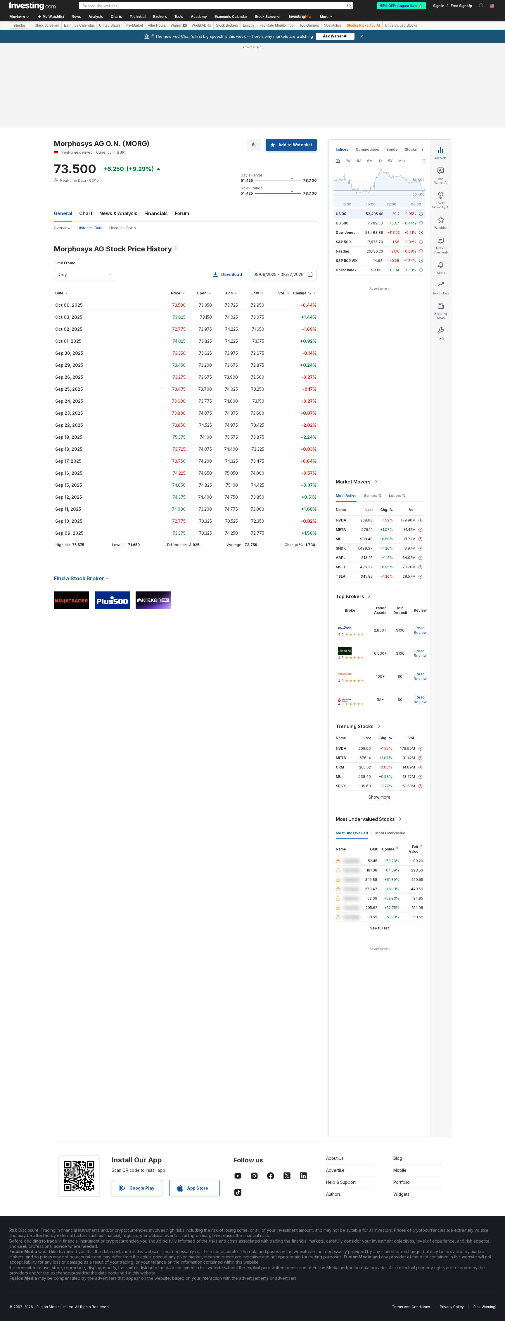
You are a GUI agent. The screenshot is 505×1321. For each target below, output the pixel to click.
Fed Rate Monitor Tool (277, 25)
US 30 (341, 214)
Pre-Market (134, 25)
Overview (62, 228)
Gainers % (373, 495)
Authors (333, 1194)
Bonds (391, 149)
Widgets (401, 1194)
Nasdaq (342, 251)
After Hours (157, 25)
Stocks (19, 25)
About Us (335, 1158)
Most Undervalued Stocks (365, 819)
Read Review (420, 630)
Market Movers (353, 482)
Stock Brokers (227, 25)
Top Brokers (350, 596)
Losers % (397, 495)
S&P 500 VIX (347, 260)
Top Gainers (309, 25)
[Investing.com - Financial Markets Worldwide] (32, 6)
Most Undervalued (352, 833)
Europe (249, 25)
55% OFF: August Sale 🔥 (401, 6)
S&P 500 (343, 242)
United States (109, 25)
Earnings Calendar (79, 25)
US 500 (342, 223)
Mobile (400, 1170)
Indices (342, 149)
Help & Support (341, 1182)
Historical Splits (122, 228)
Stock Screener (268, 17)
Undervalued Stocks (401, 25)
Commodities (367, 149)
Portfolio (401, 1182)
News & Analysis (118, 213)
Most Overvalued (390, 833)
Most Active (333, 25)
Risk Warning (484, 1307)
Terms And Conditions (411, 1307)
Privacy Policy (452, 1307)
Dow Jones (345, 232)
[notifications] (481, 5)
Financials (156, 213)
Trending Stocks (354, 726)
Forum (182, 213)
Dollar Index (346, 270)
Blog (397, 1158)
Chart (85, 213)
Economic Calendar (231, 17)
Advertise (335, 1170)
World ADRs (201, 25)
